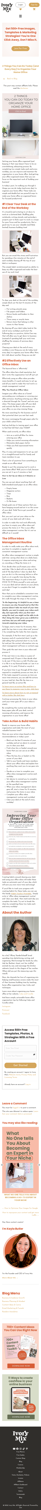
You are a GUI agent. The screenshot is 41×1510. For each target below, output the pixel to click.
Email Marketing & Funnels (13, 1308)
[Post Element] (20, 1164)
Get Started (20, 1065)
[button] (20, 48)
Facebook (6, 1014)
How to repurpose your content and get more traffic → (20, 1214)
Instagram (6, 1006)
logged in (16, 1108)
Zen (20, 1507)
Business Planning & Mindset (13, 1301)
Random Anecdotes (10, 1312)
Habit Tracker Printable (21, 894)
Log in (28, 1084)
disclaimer (24, 88)
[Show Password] (34, 1055)
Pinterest (5, 1010)
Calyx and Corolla (26, 994)
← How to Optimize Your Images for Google (20, 1208)
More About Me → (10, 1278)
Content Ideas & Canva (11, 1305)
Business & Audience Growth (13, 1298)
